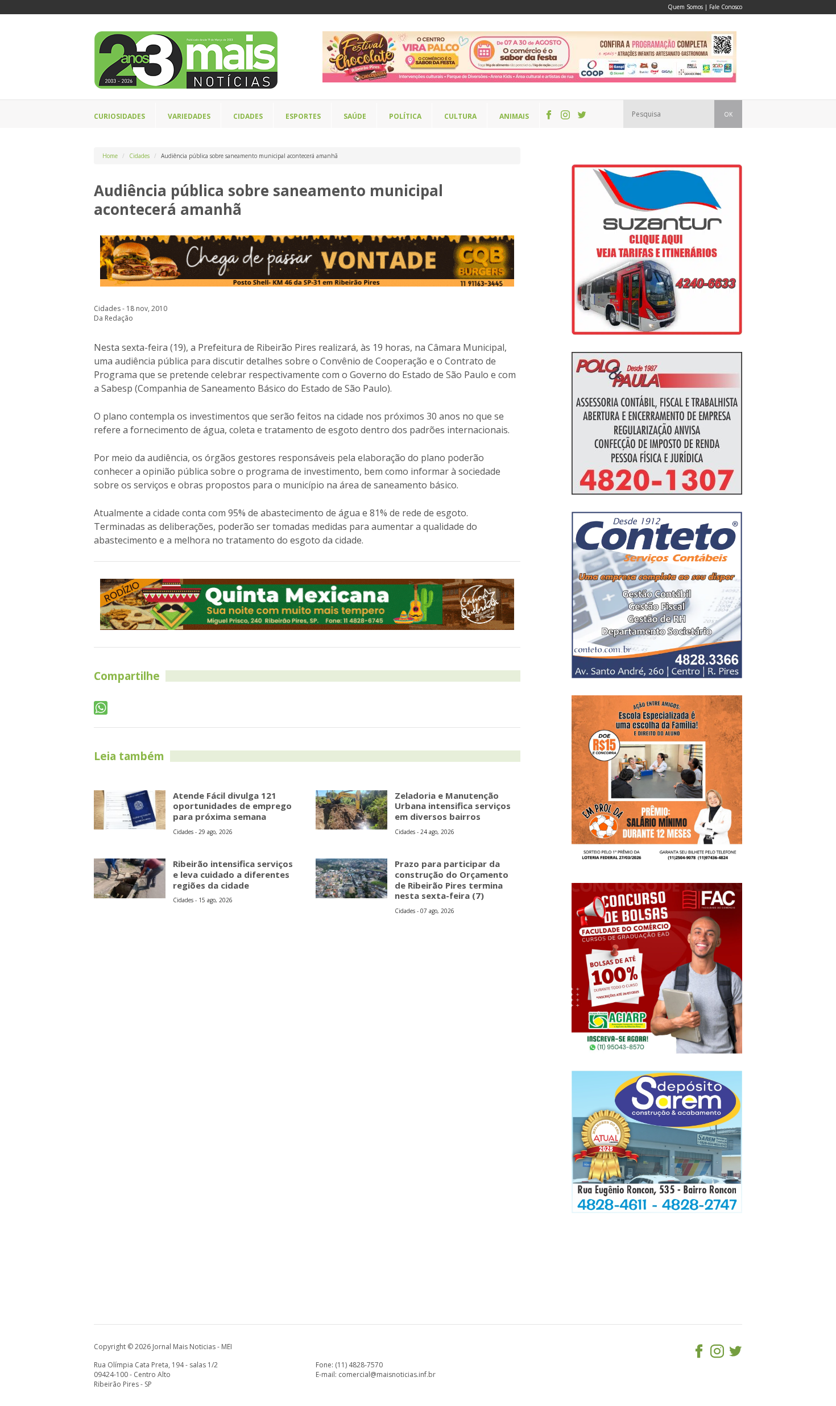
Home (110, 156)
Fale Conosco (725, 7)
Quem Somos (685, 7)
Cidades (139, 156)
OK (728, 114)
